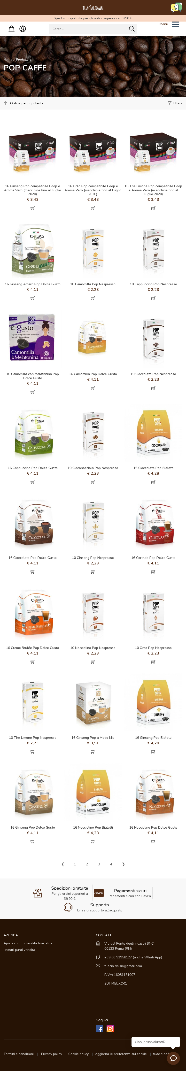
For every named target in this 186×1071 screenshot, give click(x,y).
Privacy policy (52, 1054)
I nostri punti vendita (19, 950)
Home (8, 60)
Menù (164, 24)
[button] (163, 24)
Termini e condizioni (19, 1054)
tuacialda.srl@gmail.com (123, 966)
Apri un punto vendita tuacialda (28, 943)
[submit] (131, 29)
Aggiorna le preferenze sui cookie (121, 1054)
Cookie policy (79, 1054)
